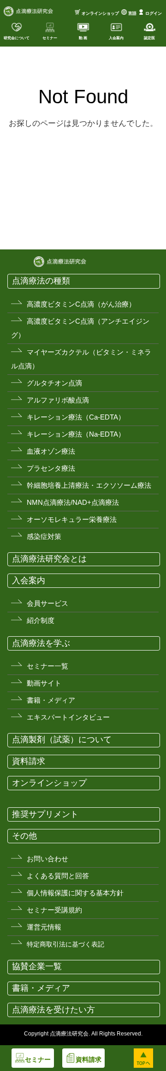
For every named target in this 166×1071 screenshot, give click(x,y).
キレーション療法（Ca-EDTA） (76, 417)
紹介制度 (40, 620)
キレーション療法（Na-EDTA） (76, 434)
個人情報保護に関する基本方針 (75, 893)
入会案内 (28, 580)
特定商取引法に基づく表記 (65, 944)
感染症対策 (44, 536)
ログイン (153, 13)
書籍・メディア (51, 700)
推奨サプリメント (45, 814)
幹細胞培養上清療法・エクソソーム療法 (89, 485)
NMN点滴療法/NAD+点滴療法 (73, 502)
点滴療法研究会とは (49, 558)
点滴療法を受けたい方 (53, 1009)
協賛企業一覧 (37, 966)
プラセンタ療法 (51, 468)
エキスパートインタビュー (68, 717)
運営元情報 (44, 927)
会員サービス (47, 603)
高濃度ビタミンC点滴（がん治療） (81, 304)
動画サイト (44, 683)
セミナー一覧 (47, 666)
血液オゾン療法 (51, 451)
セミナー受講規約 (54, 910)
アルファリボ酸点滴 (58, 400)
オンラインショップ (100, 13)
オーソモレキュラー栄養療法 (72, 519)
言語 (132, 13)
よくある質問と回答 (58, 876)
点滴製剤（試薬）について (62, 739)
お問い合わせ (47, 859)
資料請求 (28, 761)
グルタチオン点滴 (54, 383)
